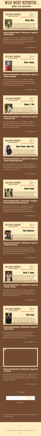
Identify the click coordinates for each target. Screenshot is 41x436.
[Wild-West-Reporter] (20, 4)
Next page (20, 402)
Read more (33, 47)
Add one (31, 414)
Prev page (21, 392)
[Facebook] (21, 433)
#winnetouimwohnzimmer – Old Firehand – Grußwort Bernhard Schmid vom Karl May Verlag (20, 202)
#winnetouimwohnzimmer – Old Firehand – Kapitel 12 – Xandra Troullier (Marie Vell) (20, 160)
